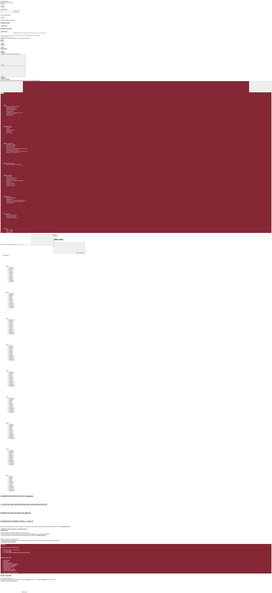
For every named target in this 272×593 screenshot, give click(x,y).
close (2, 93)
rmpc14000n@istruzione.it (18, 552)
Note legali (5, 561)
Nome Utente (17, 11)
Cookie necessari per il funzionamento (9, 539)
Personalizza (3, 529)
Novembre (11, 280)
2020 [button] (7, 423)
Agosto (11, 276)
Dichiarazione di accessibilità (9, 565)
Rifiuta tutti (12, 529)
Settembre (11, 277)
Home (55, 234)
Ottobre (10, 278)
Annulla (2, 79)
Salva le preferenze (12, 541)
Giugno (11, 273)
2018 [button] (7, 475)
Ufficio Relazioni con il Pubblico (10, 564)
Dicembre (11, 281)
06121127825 (8, 551)
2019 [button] (7, 449)
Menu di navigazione (80, 252)
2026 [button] (7, 266)
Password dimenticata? (6, 15)
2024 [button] (7, 318)
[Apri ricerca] (260, 86)
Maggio (11, 272)
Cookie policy (6, 560)
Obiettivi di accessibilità (8, 566)
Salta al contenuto (4, 1)
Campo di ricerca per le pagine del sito (9, 244)
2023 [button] (7, 344)
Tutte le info (6, 255)
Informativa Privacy (7, 562)
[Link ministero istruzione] (7, 2)
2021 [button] (7, 396)
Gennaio (11, 267)
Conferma (8, 79)
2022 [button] (7, 370)
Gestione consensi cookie (9, 569)
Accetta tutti (22, 529)
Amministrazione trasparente (9, 570)
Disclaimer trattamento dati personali (9, 580)
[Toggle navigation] (12, 86)
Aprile (11, 271)
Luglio (11, 275)
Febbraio (11, 268)
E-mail (15, 32)
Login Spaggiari (37, 35)
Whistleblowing (6, 567)
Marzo (11, 270)
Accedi (2, 3)
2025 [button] (7, 292)
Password (16, 12)
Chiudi (2, 43)
